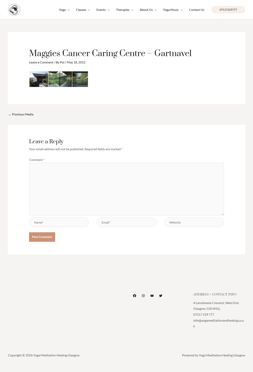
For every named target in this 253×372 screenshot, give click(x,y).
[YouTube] (152, 296)
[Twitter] (161, 296)
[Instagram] (143, 296)
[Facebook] (134, 296)
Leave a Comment (41, 62)
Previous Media (20, 114)
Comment (36, 159)
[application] (68, 10)
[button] (64, 10)
